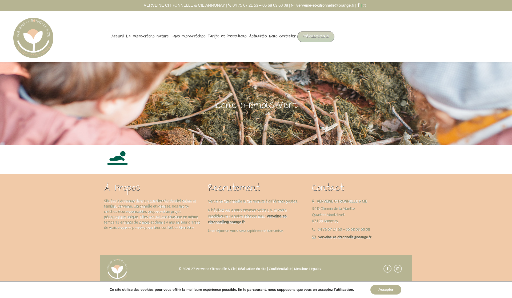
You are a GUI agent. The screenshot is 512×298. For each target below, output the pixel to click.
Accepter (385, 289)
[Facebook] (358, 5)
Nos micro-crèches (189, 36)
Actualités (258, 36)
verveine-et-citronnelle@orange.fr (344, 237)
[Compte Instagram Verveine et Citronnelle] (366, 5)
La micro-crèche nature (147, 36)
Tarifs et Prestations (227, 36)
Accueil (117, 36)
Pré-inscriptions (316, 36)
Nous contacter (282, 36)
